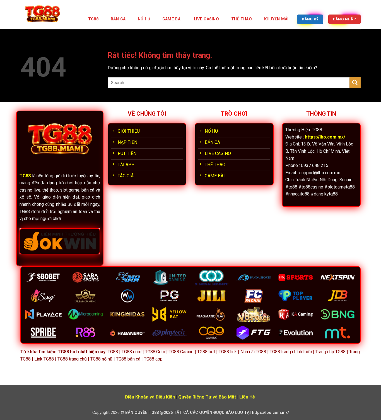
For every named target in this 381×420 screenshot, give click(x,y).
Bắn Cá (118, 19)
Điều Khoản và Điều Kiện (150, 397)
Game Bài (172, 19)
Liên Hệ (247, 397)
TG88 (93, 19)
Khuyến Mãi (276, 19)
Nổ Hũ (144, 19)
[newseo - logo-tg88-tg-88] (48, 14)
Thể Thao (241, 19)
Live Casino (206, 19)
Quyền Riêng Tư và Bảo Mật (207, 397)
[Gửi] (355, 82)
